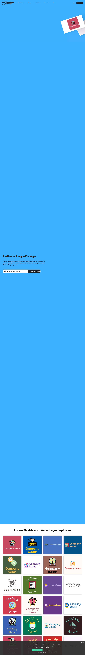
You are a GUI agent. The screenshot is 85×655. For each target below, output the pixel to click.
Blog (54, 2)
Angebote (46, 2)
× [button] (83, 642)
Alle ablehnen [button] (48, 649)
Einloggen (79, 2)
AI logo (29, 2)
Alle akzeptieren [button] (37, 649)
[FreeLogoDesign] (10, 3)
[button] (43, 653)
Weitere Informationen (44, 647)
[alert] (42, 648)
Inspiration (37, 2)
